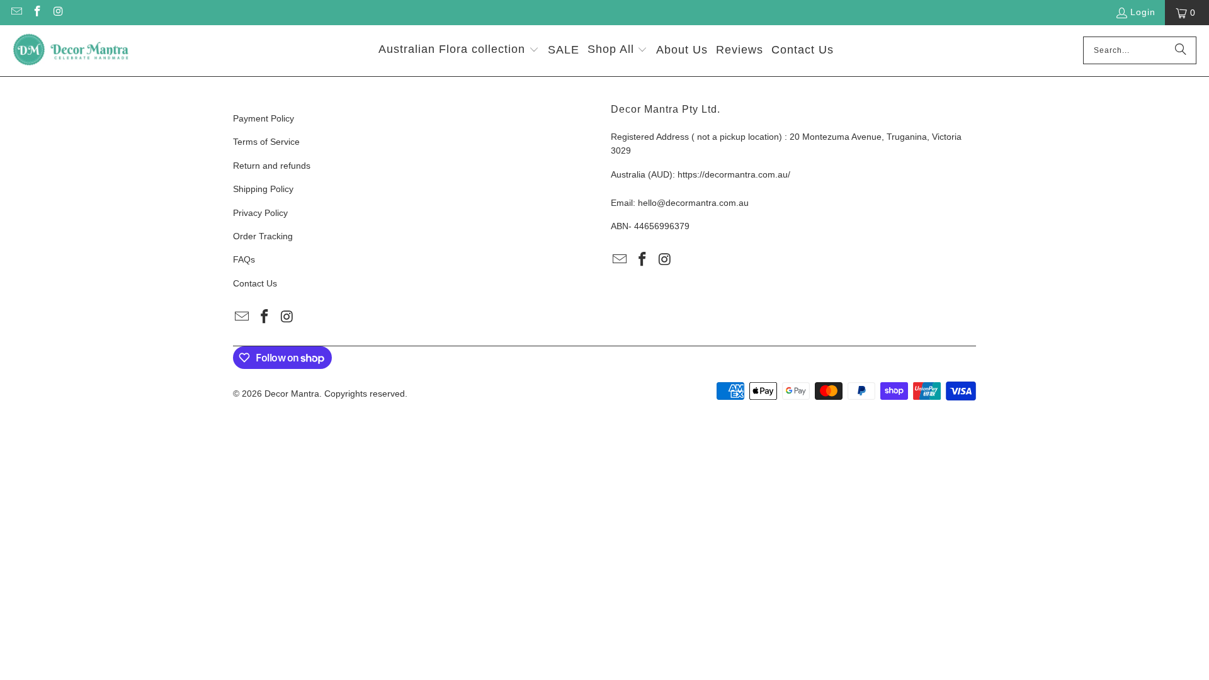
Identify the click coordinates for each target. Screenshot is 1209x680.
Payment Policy (263, 118)
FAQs (244, 259)
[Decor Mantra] (71, 50)
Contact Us (255, 283)
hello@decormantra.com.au (693, 203)
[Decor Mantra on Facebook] (37, 13)
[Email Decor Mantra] (15, 13)
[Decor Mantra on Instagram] (58, 13)
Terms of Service (266, 142)
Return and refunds (271, 166)
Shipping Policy (263, 189)
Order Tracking (263, 236)
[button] (458, 50)
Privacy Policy (260, 213)
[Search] (1180, 50)
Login (1142, 12)
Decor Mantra (291, 393)
